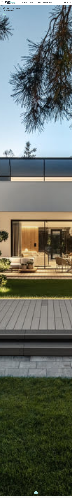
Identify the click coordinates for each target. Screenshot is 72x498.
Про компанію (23, 2)
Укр (65, 2)
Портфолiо (31, 2)
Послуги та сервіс (47, 2)
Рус (67, 2)
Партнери (38, 2)
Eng (70, 2)
